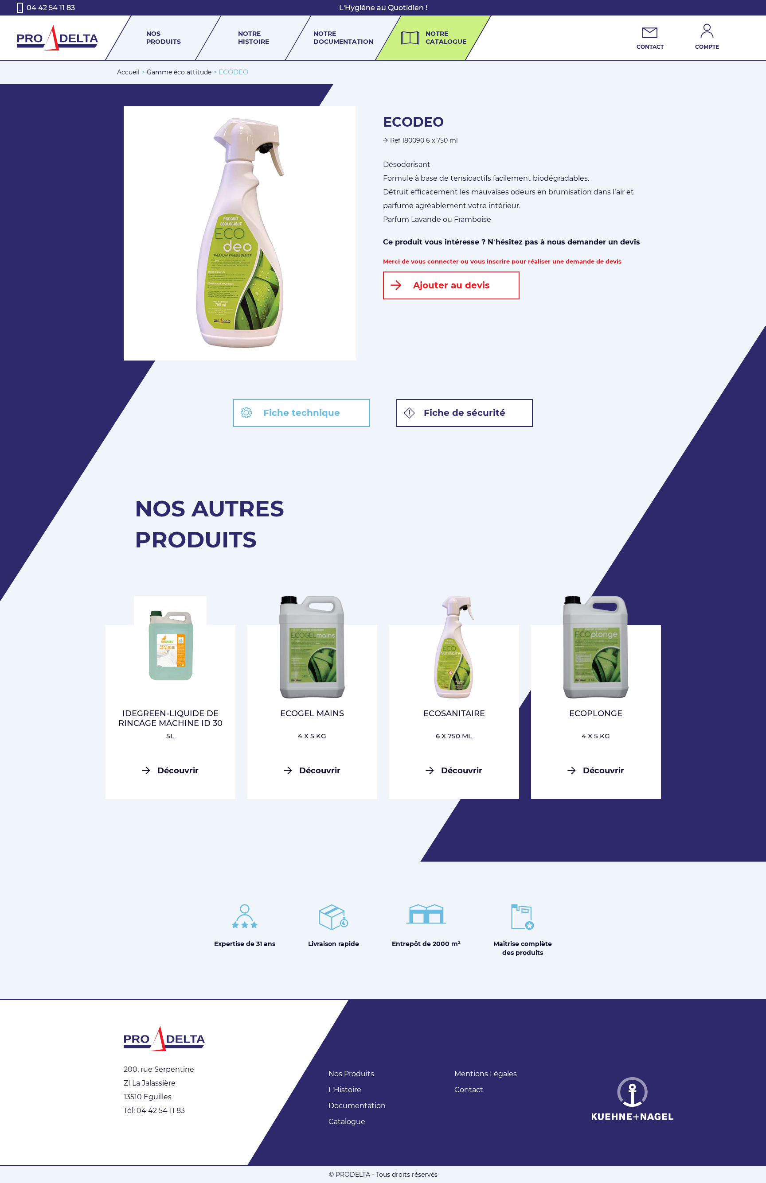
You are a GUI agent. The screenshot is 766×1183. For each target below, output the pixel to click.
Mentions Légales (485, 1074)
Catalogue (346, 1121)
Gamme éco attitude (179, 72)
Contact (468, 1090)
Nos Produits (351, 1074)
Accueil (128, 72)
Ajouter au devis (451, 285)
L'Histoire (344, 1090)
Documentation (357, 1106)
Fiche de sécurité (464, 412)
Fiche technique (301, 412)
